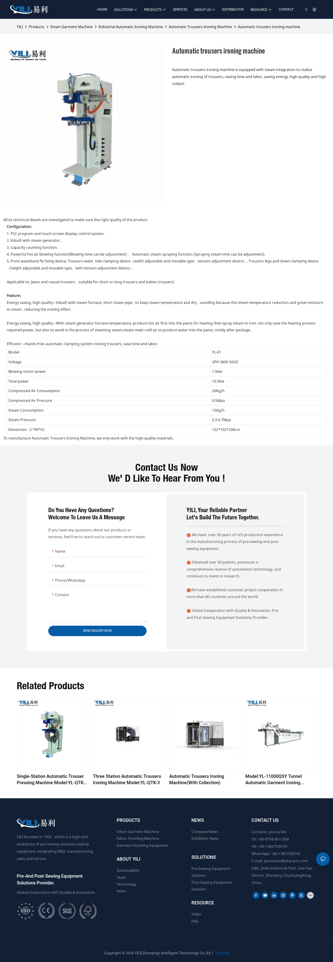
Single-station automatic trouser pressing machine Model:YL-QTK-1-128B (51, 779)
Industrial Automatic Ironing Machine (131, 26)
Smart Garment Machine (71, 26)
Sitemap (222, 952)
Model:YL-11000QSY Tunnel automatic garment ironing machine (273, 779)
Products (36, 26)
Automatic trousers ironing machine (269, 26)
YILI (20, 26)
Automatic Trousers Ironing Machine (200, 26)
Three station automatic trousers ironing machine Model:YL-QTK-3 (127, 779)
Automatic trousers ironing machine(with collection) (196, 779)
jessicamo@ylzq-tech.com (286, 860)
